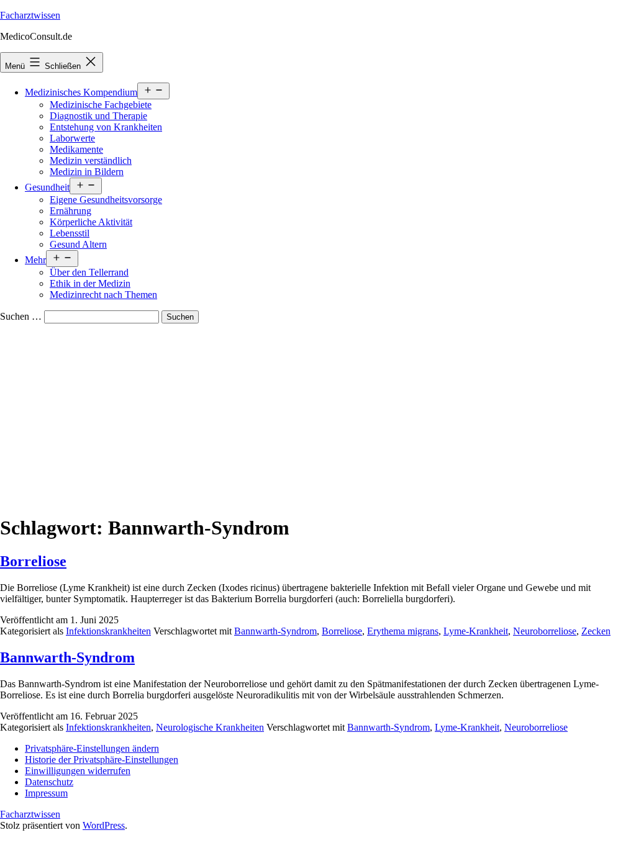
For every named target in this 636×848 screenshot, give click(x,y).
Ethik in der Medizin (90, 283)
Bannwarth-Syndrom (275, 631)
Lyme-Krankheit (475, 631)
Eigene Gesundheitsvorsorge (106, 199)
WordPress (104, 825)
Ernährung (70, 210)
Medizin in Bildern (87, 171)
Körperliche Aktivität (91, 222)
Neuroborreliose (544, 631)
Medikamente (76, 149)
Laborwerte (72, 138)
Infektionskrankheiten (108, 631)
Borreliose (33, 561)
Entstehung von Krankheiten (106, 127)
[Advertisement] (318, 416)
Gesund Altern (78, 244)
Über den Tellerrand (89, 272)
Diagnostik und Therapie (98, 116)
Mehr (35, 260)
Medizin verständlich (91, 160)
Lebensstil (69, 233)
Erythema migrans (402, 631)
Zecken (596, 631)
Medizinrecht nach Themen (103, 294)
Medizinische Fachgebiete (101, 104)
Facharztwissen (30, 15)
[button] (92, 748)
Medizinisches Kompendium (81, 92)
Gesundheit (47, 187)
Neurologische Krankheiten (210, 727)
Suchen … (21, 316)
